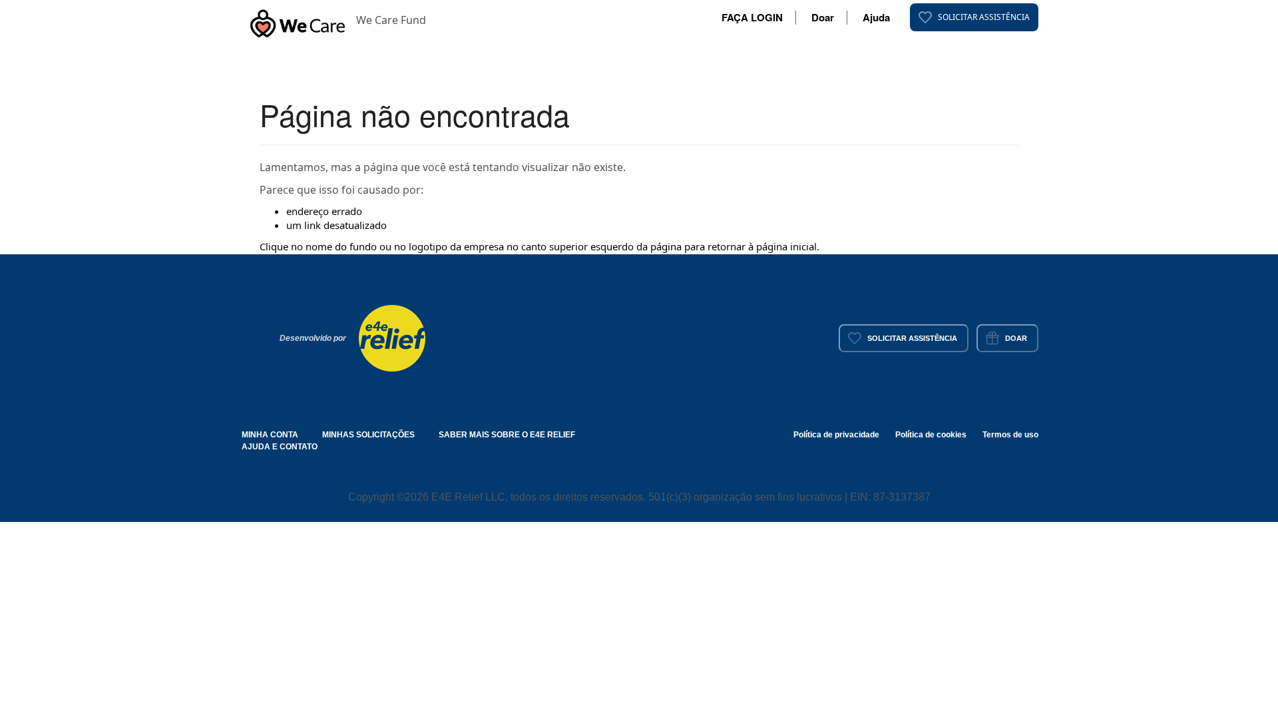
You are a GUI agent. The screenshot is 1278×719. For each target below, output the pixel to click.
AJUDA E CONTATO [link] (280, 446)
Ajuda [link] (876, 17)
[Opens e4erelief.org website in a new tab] (392, 337)
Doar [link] (822, 17)
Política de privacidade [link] (836, 434)
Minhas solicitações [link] (368, 434)
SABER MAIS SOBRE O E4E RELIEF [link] (507, 434)
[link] (974, 17)
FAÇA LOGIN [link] (752, 17)
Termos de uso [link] (1010, 434)
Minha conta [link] (270, 434)
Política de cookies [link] (930, 434)
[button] (298, 20)
